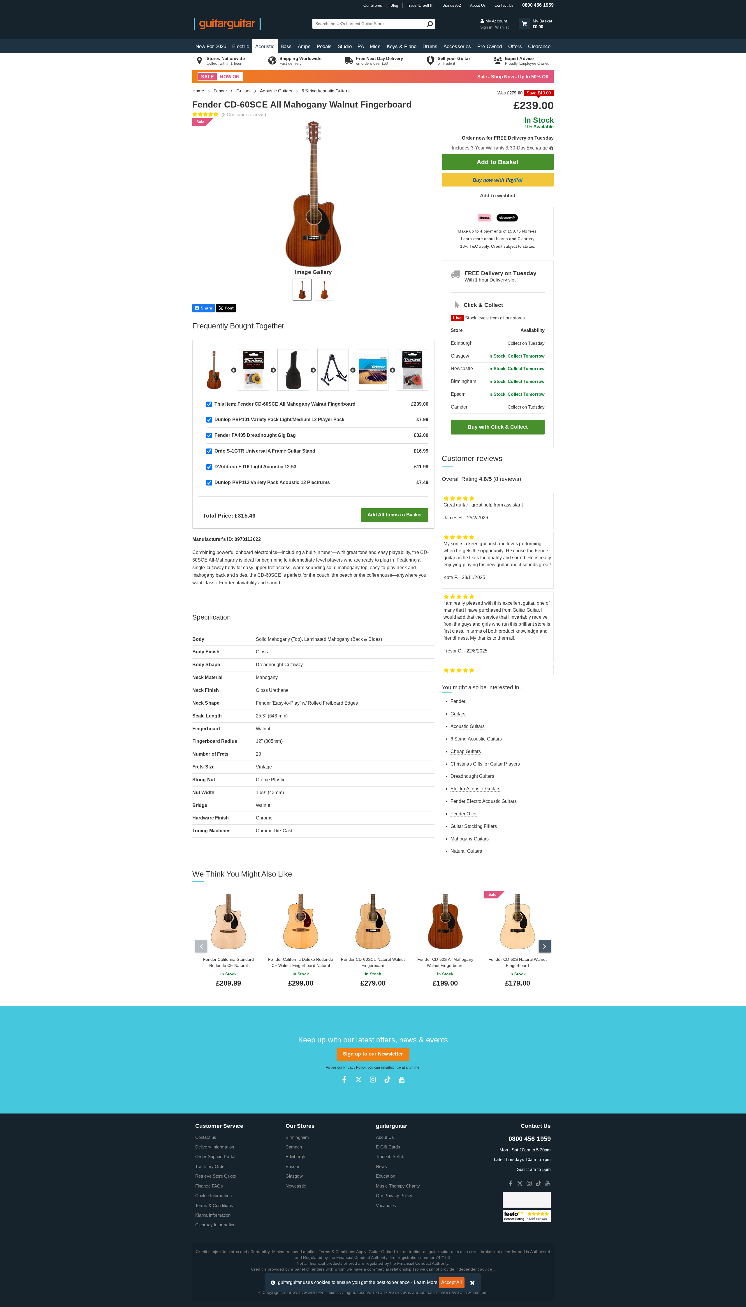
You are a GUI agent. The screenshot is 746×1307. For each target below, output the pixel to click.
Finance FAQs (209, 1185)
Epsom (293, 1166)
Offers (515, 46)
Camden (294, 1146)
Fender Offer (464, 813)
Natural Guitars (466, 851)
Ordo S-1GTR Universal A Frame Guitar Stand (264, 450)
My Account (495, 21)
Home (198, 90)
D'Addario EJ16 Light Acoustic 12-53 (255, 466)
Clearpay (526, 239)
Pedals (324, 46)
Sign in (486, 27)
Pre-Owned (489, 46)
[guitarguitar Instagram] (372, 1079)
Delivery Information (214, 1146)
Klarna (502, 239)
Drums (430, 46)
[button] (524, 23)
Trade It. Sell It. (420, 5)
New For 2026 (211, 46)
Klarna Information (213, 1215)
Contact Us (504, 5)
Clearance (539, 46)
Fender (220, 90)
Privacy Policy (354, 1067)
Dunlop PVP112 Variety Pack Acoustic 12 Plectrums (272, 482)
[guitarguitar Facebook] (344, 1079)
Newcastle (296, 1185)
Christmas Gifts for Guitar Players (485, 763)
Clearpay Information (215, 1224)
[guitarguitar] (227, 23)
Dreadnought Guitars (472, 776)
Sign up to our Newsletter (373, 1054)
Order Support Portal (215, 1156)
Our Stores (372, 5)
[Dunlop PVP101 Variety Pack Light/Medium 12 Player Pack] (253, 370)
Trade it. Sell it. (390, 1156)
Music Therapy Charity (398, 1185)
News (381, 1166)
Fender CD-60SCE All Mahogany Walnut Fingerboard (285, 404)
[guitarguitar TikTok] (387, 1079)
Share (206, 308)
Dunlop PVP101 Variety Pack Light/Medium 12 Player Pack (279, 419)
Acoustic (265, 46)
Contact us (205, 1137)
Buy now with (498, 180)
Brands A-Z (452, 5)
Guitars (243, 90)
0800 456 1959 (538, 5)
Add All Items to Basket (394, 515)
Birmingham (297, 1137)
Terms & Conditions (214, 1205)
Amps (304, 46)
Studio (345, 46)
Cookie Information (213, 1195)
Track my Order (210, 1166)
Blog (394, 5)
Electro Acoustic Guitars (475, 788)
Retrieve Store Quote (215, 1176)
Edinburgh (295, 1156)
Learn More (426, 1282)
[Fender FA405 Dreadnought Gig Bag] (293, 370)
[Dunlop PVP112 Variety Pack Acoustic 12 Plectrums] (412, 370)
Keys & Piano (401, 46)
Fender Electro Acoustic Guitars (484, 801)
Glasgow (294, 1176)
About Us (478, 5)
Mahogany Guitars (470, 838)
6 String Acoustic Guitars (326, 90)
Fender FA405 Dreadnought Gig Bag (255, 435)
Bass (286, 46)
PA (361, 46)
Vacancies (386, 1205)
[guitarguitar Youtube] (401, 1079)
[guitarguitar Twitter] (358, 1079)
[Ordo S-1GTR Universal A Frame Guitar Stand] (333, 370)
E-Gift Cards (388, 1146)
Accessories (457, 46)
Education (385, 1176)
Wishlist (502, 27)
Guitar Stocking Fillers (474, 826)
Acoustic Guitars (276, 90)
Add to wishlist (497, 195)
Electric (240, 46)
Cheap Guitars (466, 751)
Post (229, 308)
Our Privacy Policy (394, 1195)
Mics (375, 46)
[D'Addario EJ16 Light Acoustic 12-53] (372, 370)
